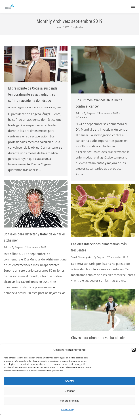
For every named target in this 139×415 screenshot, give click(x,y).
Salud (78, 113)
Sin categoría (84, 257)
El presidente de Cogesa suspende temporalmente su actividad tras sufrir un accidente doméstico (32, 94)
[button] (133, 350)
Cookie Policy (67, 409)
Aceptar (69, 380)
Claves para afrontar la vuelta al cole (98, 338)
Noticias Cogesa (16, 107)
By (32, 107)
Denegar (69, 390)
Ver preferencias (69, 400)
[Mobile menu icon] (133, 6)
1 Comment (81, 117)
